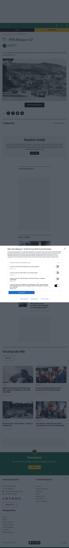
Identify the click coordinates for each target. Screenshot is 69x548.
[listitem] (34, 262)
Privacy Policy (45, 299)
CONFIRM (21, 292)
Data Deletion (24, 299)
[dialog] (34, 274)
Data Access (34, 299)
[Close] (65, 249)
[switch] (56, 266)
